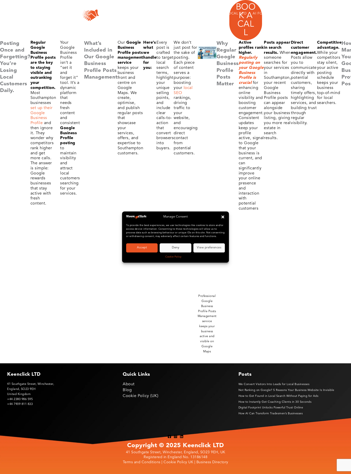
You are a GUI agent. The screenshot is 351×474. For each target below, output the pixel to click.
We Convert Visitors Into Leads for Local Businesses (274, 384)
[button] (223, 217)
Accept (142, 247)
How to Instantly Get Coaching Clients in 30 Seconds (275, 401)
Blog (127, 390)
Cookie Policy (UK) (140, 396)
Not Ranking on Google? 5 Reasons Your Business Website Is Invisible (286, 390)
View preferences (209, 247)
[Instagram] (175, 436)
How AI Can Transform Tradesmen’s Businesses (270, 413)
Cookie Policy (173, 257)
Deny (175, 247)
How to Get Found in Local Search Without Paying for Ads (278, 396)
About (129, 384)
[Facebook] (169, 436)
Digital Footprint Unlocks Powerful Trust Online (270, 407)
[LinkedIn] (181, 436)
